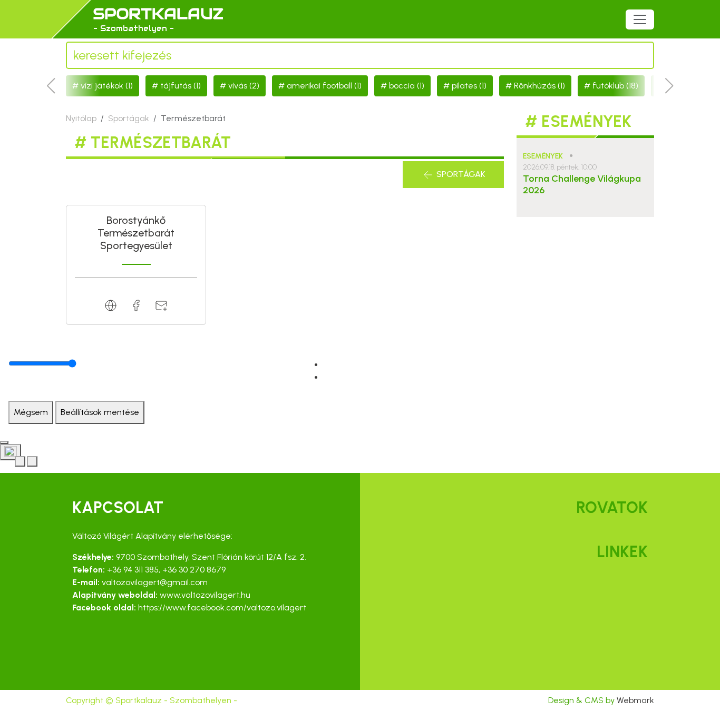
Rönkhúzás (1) (539, 86)
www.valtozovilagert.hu (205, 595)
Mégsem (31, 412)
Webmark (635, 700)
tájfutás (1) (180, 86)
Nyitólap (81, 118)
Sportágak (128, 118)
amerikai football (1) (324, 86)
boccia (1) (406, 86)
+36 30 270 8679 (194, 570)
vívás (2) (243, 86)
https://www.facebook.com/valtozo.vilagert (222, 608)
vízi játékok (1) (107, 86)
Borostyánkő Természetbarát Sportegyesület (136, 233)
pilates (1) (469, 86)
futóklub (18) (615, 86)
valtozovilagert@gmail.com (155, 582)
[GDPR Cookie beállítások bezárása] (4, 442)
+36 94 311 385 (133, 570)
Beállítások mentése (100, 412)
